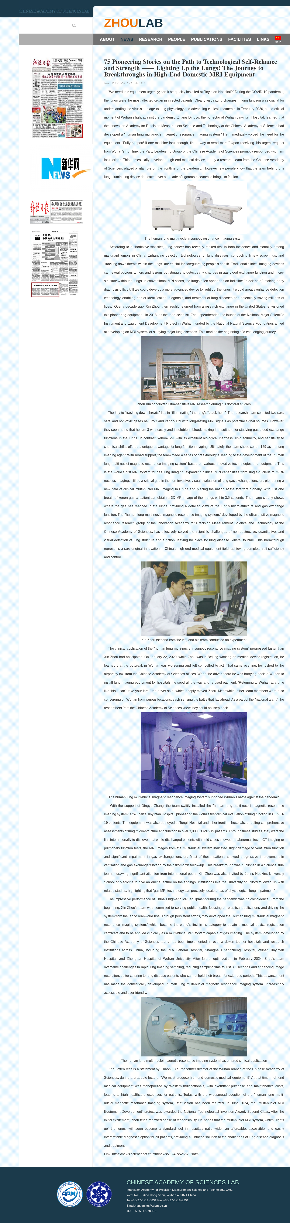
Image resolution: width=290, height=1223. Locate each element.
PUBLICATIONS (206, 39)
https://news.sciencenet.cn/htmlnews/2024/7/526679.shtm (155, 1154)
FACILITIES (239, 39)
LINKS (263, 39)
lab (150, 23)
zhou (121, 23)
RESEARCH (150, 39)
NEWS (127, 39)
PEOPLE (176, 39)
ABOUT (107, 39)
